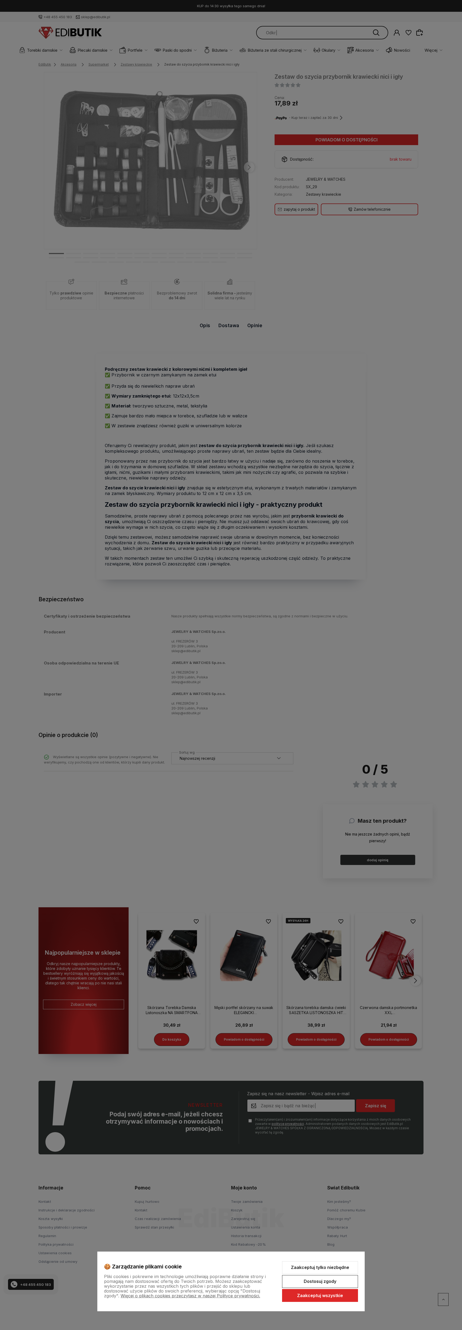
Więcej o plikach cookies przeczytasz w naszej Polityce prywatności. (190, 1295)
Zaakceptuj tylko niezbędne (320, 1267)
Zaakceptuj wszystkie (320, 1295)
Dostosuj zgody (320, 1281)
